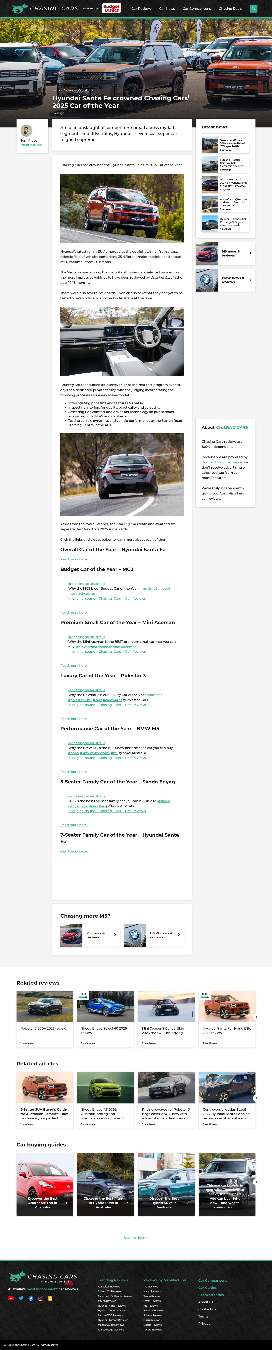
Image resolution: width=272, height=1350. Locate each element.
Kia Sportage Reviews (111, 1329)
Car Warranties (211, 1295)
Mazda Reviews (152, 1324)
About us (205, 1302)
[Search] (253, 9)
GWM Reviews (152, 1300)
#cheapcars (87, 594)
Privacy (204, 1324)
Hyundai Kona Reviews (112, 1305)
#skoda (164, 801)
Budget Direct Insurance (222, 462)
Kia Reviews (150, 1305)
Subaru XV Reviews (109, 1291)
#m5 (114, 753)
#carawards (112, 700)
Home (56, 90)
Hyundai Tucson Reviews (113, 1320)
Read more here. (74, 559)
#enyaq (74, 806)
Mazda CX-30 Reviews (111, 1324)
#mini (92, 647)
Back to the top (136, 1238)
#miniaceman (109, 647)
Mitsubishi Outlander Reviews (115, 1296)
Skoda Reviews (152, 1296)
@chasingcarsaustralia (86, 584)
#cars (72, 594)
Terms (203, 1316)
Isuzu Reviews (151, 1320)
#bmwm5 (102, 753)
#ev (89, 700)
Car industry (85, 90)
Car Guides (207, 1288)
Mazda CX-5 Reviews (110, 1315)
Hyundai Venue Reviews (112, 1310)
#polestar (154, 695)
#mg (143, 588)
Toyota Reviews (152, 1329)
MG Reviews (150, 1286)
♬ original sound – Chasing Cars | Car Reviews (107, 598)
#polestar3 (77, 700)
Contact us (207, 1309)
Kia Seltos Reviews (109, 1286)
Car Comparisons (197, 9)
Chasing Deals (230, 9)
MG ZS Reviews (107, 1300)
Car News (167, 9)
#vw (84, 806)
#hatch (164, 588)
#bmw (81, 647)
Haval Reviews (152, 1291)
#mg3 (153, 588)
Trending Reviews (113, 1280)
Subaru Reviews (152, 1315)
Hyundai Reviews (153, 1310)
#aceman (129, 647)
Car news (69, 90)
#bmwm (87, 753)
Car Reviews (141, 9)
